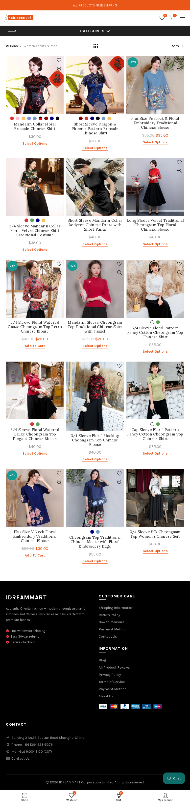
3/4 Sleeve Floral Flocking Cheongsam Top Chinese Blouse (95, 440)
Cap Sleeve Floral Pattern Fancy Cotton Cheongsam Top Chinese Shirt (155, 434)
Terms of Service (112, 682)
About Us (106, 696)
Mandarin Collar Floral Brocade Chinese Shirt (35, 126)
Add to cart (35, 346)
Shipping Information (116, 608)
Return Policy (109, 615)
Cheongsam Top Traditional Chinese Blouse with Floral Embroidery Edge (95, 542)
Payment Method (112, 629)
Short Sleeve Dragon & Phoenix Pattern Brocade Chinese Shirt (95, 128)
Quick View (59, 69)
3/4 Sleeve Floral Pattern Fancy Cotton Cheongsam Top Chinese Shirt (155, 332)
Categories (92, 31)
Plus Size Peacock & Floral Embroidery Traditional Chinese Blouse (155, 123)
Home (14, 46)
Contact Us (108, 636)
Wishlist (165, 15)
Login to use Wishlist (59, 60)
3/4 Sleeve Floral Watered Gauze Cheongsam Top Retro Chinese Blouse (35, 327)
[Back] (12, 31)
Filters (173, 46)
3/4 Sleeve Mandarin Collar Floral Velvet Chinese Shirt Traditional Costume (34, 230)
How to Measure (111, 622)
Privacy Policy (110, 675)
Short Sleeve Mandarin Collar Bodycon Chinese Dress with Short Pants (95, 225)
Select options (34, 143)
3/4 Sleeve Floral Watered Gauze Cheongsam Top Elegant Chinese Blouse (34, 434)
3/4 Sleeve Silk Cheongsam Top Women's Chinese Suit (155, 534)
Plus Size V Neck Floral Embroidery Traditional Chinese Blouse (35, 536)
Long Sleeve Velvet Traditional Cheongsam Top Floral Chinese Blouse (155, 225)
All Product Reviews (114, 667)
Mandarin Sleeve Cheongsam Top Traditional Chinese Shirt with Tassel (95, 327)
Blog (102, 660)
